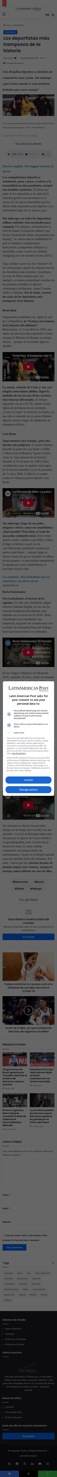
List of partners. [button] (19, 753)
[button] (28, 733)
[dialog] (28, 738)
